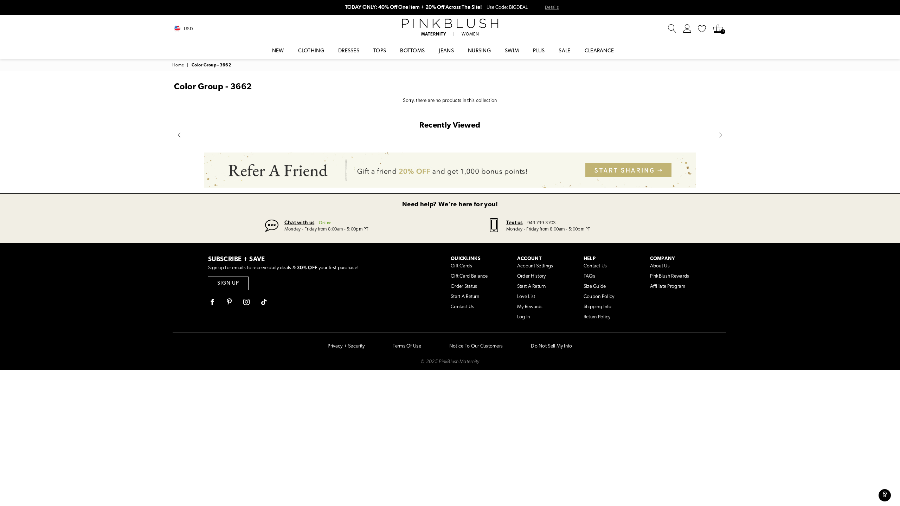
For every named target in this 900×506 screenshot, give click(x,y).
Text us (514, 222)
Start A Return (465, 296)
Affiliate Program (668, 286)
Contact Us (462, 307)
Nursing (479, 51)
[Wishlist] (702, 29)
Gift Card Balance (469, 276)
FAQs (589, 276)
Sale (564, 51)
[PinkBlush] (450, 23)
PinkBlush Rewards (669, 276)
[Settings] (687, 29)
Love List (526, 296)
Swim (512, 51)
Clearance (599, 51)
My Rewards (530, 307)
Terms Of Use (407, 346)
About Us (660, 266)
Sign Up (228, 283)
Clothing (311, 51)
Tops (379, 51)
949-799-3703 (541, 223)
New (278, 51)
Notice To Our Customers (476, 346)
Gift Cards (461, 266)
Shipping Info (598, 307)
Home (178, 65)
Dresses (348, 51)
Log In (523, 317)
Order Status (464, 286)
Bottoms (412, 51)
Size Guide (595, 286)
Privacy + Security (346, 346)
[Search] (672, 29)
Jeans (446, 51)
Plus (539, 51)
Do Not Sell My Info (551, 346)
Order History (531, 276)
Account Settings (535, 266)
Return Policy (597, 317)
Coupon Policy (599, 296)
